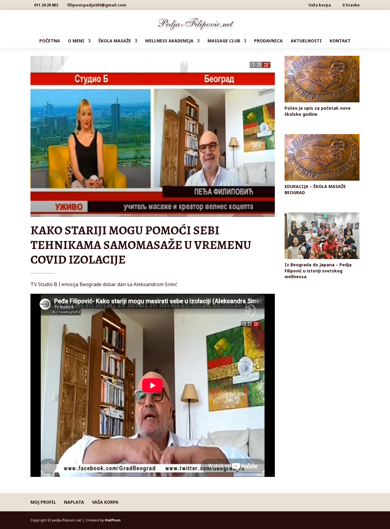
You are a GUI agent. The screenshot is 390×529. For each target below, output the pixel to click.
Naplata (74, 502)
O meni (76, 41)
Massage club (223, 41)
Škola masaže (114, 41)
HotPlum (112, 520)
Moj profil (43, 502)
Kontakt (340, 41)
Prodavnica (268, 41)
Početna (49, 41)
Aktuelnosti (306, 41)
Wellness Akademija (169, 41)
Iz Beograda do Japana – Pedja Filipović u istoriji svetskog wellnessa (318, 270)
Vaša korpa (319, 5)
